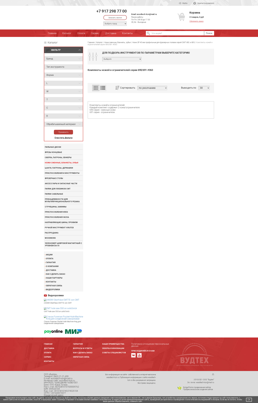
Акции (49, 255)
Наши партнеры (54, 278)
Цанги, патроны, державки (59, 168)
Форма (50, 75)
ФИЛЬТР (56, 50)
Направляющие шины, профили (61, 222)
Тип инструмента (55, 67)
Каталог (66, 33)
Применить (63, 132)
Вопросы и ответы (82, 348)
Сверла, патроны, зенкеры (58, 157)
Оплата (81, 33)
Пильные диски (53, 147)
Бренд (49, 58)
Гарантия (51, 262)
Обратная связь (54, 286)
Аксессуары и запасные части (61, 184)
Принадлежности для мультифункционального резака (62, 200)
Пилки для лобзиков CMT (57, 189)
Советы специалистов (114, 353)
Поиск (209, 33)
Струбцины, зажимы (55, 207)
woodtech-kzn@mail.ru (147, 14)
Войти (184, 3)
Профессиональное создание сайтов (198, 389)
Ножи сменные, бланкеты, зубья (61, 163)
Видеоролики (53, 289)
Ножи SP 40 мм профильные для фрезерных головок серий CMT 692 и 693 (163, 42)
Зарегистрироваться (205, 3)
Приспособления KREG (56, 212)
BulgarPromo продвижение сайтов (197, 387)
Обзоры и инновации (113, 348)
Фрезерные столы (54, 178)
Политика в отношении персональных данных (150, 345)
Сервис (95, 33)
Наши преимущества (113, 344)
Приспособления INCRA (57, 217)
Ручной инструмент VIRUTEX (59, 228)
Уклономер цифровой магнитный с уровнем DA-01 (63, 244)
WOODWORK (50, 238)
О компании (52, 266)
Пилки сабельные (54, 194)
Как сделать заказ (55, 274)
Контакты (127, 33)
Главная (52, 33)
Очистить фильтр (63, 138)
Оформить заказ (196, 21)
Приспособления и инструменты (62, 173)
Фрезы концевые (53, 152)
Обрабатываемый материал (61, 124)
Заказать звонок (115, 18)
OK (249, 400)
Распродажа (51, 233)
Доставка (110, 33)
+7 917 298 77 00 (111, 11)
